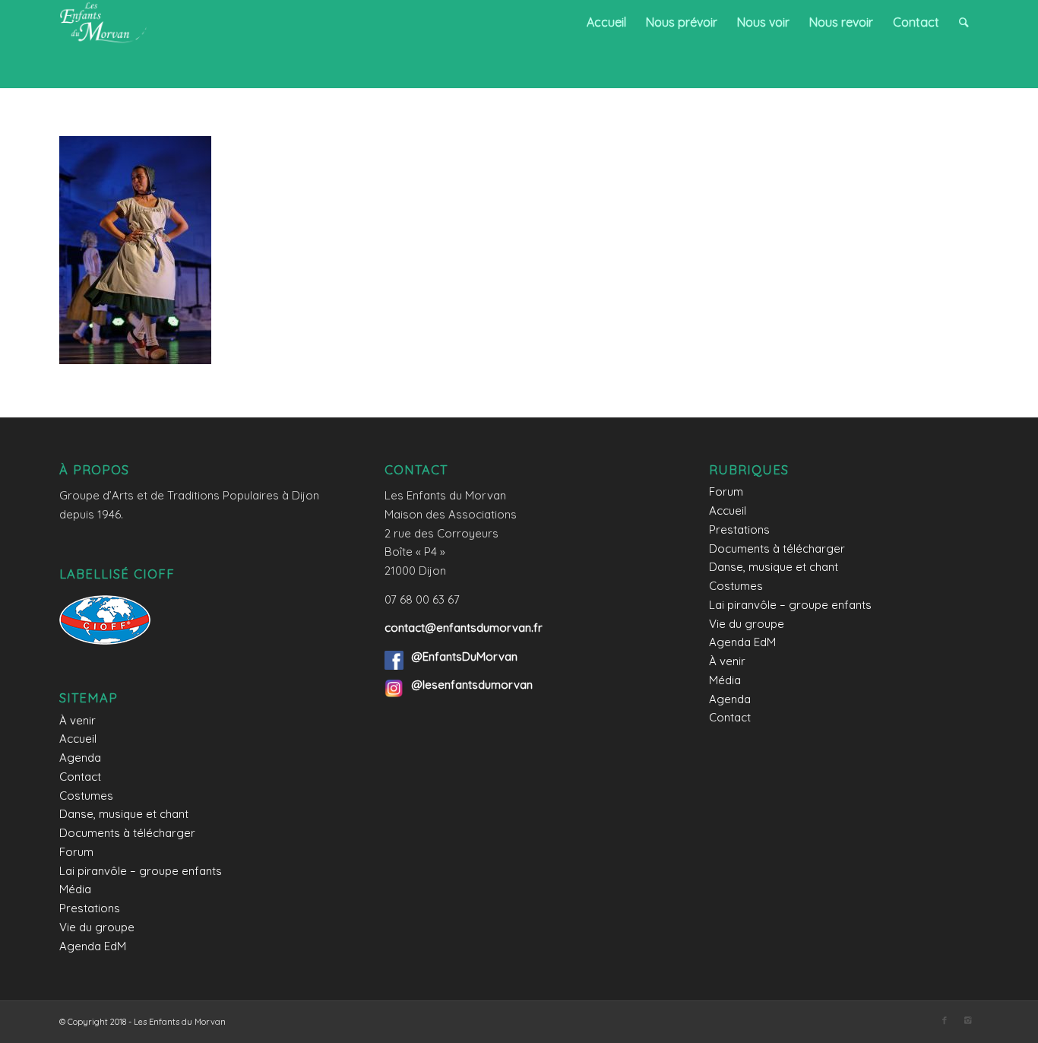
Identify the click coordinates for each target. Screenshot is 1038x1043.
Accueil (78, 738)
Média (75, 889)
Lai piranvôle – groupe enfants (140, 871)
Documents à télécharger (127, 833)
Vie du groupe (96, 927)
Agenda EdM (92, 946)
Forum (76, 852)
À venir (77, 720)
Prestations (89, 908)
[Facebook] (944, 1020)
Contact (80, 776)
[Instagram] (967, 1020)
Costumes (86, 795)
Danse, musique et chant (123, 814)
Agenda (80, 757)
